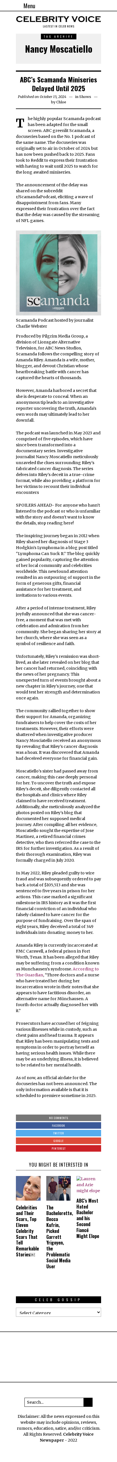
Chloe (61, 102)
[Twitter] (90, 5)
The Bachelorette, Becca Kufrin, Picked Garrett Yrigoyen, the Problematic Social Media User (59, 1237)
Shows (85, 97)
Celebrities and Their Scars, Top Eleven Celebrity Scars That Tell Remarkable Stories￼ (27, 1231)
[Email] (104, 5)
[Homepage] (97, 5)
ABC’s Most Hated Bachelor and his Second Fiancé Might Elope (87, 1218)
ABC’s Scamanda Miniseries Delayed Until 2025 (58, 83)
